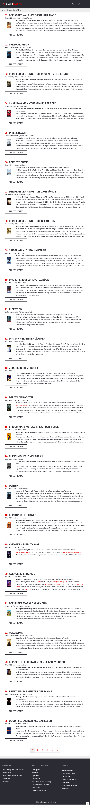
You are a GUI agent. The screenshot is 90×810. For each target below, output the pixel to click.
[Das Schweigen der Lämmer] (9, 348)
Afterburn (35, 773)
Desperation (36, 779)
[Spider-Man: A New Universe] (9, 260)
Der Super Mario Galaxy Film (28, 603)
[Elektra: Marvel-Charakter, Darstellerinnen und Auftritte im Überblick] (75, 768)
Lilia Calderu (66, 782)
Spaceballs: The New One (40, 785)
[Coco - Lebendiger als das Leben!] (9, 730)
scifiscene (43, 802)
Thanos (38, 582)
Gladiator (16, 632)
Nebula (47, 584)
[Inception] (9, 319)
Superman (65, 788)
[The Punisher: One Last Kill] (9, 466)
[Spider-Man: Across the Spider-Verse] (9, 436)
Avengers (28, 589)
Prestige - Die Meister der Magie (30, 691)
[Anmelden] (79, 4)
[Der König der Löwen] (9, 525)
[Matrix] (9, 495)
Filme (9, 10)
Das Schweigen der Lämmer (27, 338)
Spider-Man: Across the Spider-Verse (34, 426)
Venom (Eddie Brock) (69, 779)
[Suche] (73, 4)
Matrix (13, 485)
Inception (15, 309)
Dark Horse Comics (68, 773)
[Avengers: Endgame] (9, 583)
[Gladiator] (9, 642)
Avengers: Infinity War (24, 544)
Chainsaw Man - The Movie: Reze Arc (33, 103)
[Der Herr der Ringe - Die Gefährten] (9, 231)
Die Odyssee (36, 770)
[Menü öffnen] (84, 4)
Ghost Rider (36, 788)
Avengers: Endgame (22, 573)
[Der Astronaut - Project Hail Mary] (9, 25)
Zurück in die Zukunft (23, 368)
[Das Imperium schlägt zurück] (9, 289)
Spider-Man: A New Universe (27, 250)
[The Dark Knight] (9, 54)
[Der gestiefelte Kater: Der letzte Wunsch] (9, 672)
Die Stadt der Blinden (39, 791)
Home (3, 10)
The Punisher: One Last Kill (27, 456)
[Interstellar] (9, 142)
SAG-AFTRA (66, 776)
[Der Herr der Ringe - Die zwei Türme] (9, 201)
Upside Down (6, 773)
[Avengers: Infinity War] (9, 554)
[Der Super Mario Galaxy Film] (9, 613)
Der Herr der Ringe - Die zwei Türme (32, 191)
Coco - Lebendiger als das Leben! (30, 720)
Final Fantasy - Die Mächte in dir (12, 770)
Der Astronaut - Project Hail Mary (32, 15)
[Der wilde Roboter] (9, 407)
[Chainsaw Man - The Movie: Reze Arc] (9, 113)
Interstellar (18, 132)
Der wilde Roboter (21, 397)
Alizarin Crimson (67, 770)
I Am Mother (6, 779)
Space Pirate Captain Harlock (12, 776)
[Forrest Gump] (9, 172)
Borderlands (6, 782)
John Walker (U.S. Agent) (70, 785)
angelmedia (52, 802)
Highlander (35, 776)
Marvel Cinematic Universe (72, 552)
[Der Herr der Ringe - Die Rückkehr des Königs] (9, 84)
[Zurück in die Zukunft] (9, 378)
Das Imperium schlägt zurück (29, 279)
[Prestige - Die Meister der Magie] (9, 701)
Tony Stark (56, 584)
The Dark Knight (20, 44)
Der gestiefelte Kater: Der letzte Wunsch (37, 662)
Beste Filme (17, 10)
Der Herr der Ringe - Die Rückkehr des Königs (39, 74)
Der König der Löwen (22, 515)
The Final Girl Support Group (41, 782)
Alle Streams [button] (16, 35)
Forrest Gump (18, 162)
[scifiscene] (13, 4)
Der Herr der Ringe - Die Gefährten (32, 221)
